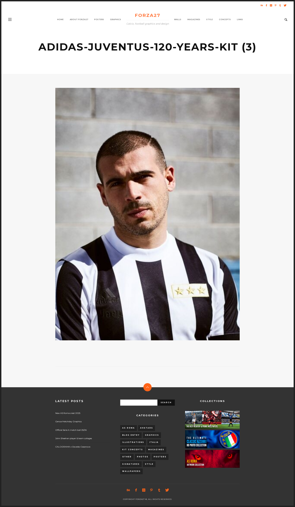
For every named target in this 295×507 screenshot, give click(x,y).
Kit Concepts (132, 449)
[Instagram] (271, 5)
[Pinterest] (275, 5)
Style (149, 464)
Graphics (152, 435)
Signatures (131, 464)
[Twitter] (285, 5)
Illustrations (133, 442)
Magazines (156, 449)
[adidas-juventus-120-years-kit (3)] (142, 214)
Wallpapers (131, 471)
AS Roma (128, 428)
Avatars (146, 428)
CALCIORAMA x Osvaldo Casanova (72, 446)
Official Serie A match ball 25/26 (71, 430)
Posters (160, 457)
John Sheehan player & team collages (73, 438)
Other (127, 457)
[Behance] (262, 5)
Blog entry (131, 435)
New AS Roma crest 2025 (67, 413)
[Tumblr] (280, 5)
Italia (154, 442)
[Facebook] (266, 5)
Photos (142, 457)
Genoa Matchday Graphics (68, 421)
